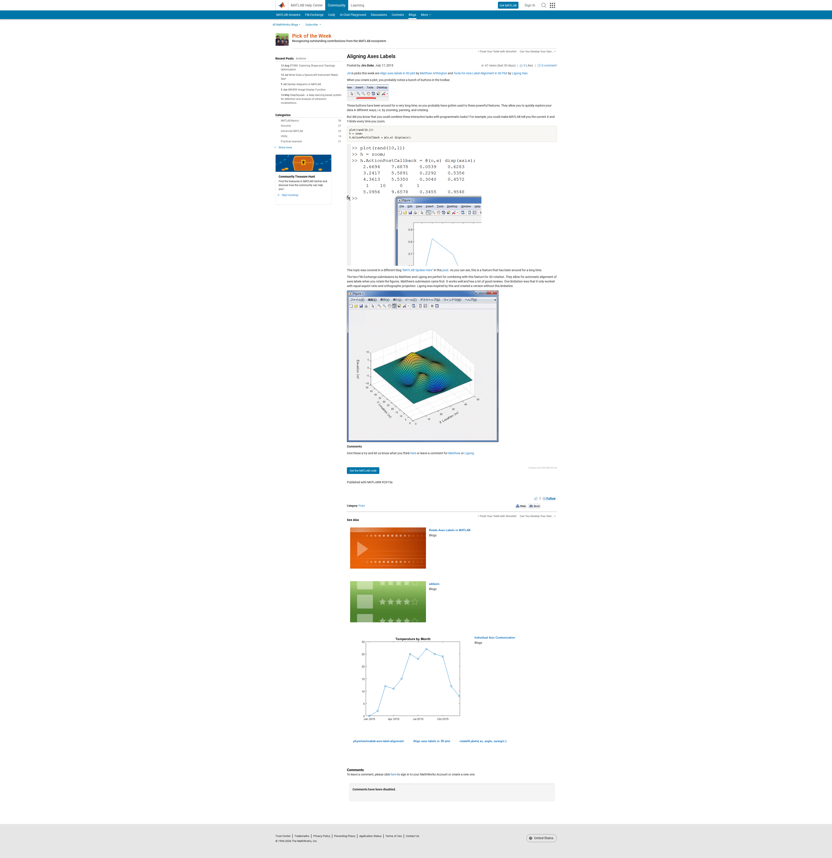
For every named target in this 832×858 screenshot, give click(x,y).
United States (543, 838)
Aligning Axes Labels (371, 56)
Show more (285, 147)
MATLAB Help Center (307, 5)
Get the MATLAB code (363, 470)
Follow (551, 498)
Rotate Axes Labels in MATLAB (449, 530)
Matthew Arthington (433, 73)
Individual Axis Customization (494, 637)
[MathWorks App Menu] (552, 5)
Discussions (379, 14)
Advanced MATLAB (311, 131)
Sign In (531, 6)
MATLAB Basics (311, 120)
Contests (398, 14)
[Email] (534, 506)
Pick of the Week (312, 36)
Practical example (311, 141)
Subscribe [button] (312, 24)
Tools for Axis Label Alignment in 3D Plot (480, 73)
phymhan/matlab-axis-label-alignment (378, 741)
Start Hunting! (290, 195)
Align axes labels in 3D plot (397, 73)
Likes (528, 65)
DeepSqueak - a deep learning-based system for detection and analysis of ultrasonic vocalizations (311, 99)
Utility (311, 136)
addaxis (434, 584)
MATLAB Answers (288, 14)
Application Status (370, 836)
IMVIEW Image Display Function (307, 89)
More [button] (424, 14)
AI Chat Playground (353, 14)
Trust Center (283, 836)
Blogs (412, 14)
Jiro (349, 73)
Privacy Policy (321, 836)
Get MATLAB (508, 5)
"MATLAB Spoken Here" (417, 270)
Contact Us (412, 836)
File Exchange (314, 14)
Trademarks (301, 836)
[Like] (536, 498)
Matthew (454, 453)
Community (337, 5)
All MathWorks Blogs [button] (285, 24)
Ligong (469, 453)
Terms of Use (393, 836)
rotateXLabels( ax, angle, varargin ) (483, 741)
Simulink (311, 125)
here (413, 453)
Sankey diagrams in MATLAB (304, 84)
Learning (357, 5)
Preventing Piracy (344, 836)
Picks (362, 505)
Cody (331, 14)
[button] (544, 5)
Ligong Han (520, 73)
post (445, 270)
